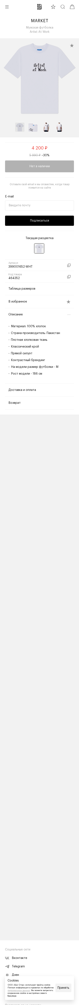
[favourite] (53, 6)
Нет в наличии (39, 166)
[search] (62, 6)
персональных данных (19, 990)
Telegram (18, 966)
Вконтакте (19, 958)
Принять (63, 987)
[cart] (72, 6)
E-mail (9, 196)
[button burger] (7, 6)
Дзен (15, 975)
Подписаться (39, 220)
